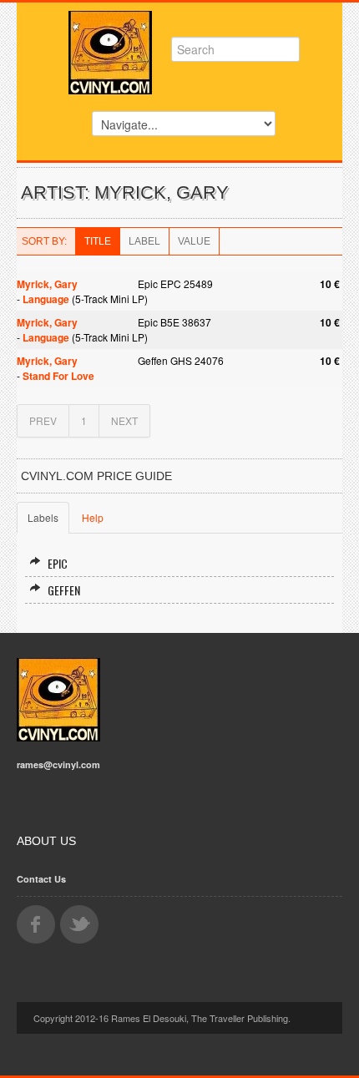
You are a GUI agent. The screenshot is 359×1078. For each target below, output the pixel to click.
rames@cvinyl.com (58, 764)
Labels (43, 517)
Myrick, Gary (47, 283)
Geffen (64, 590)
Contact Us (41, 879)
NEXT (124, 420)
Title (97, 241)
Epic (58, 563)
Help (93, 517)
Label (144, 241)
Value (194, 241)
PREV (43, 420)
